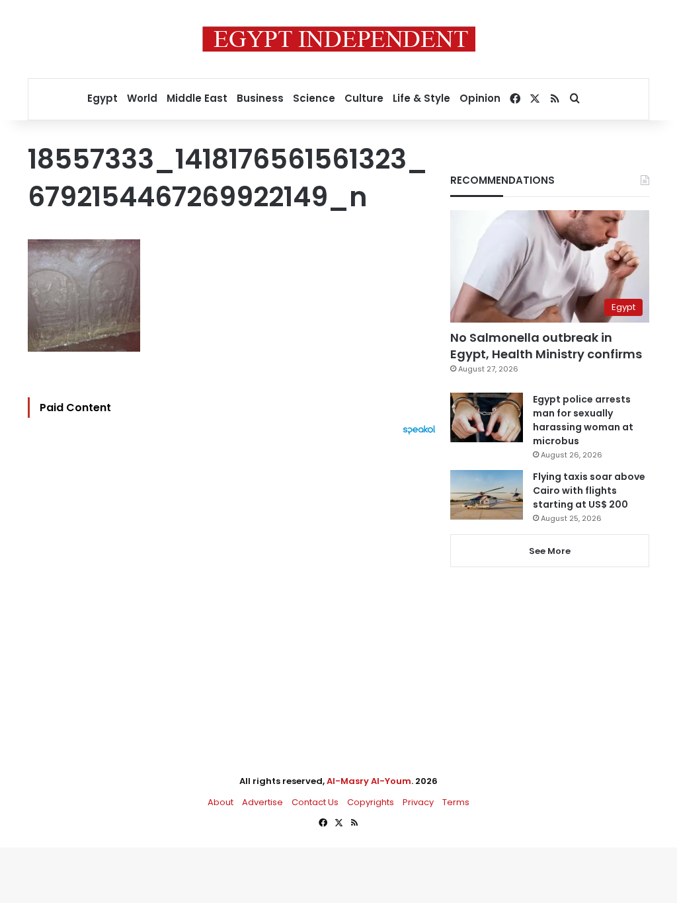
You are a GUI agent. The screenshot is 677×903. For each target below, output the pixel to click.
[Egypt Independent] (338, 39)
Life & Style (421, 98)
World (142, 98)
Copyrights (370, 802)
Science (314, 98)
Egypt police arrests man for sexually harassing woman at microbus (583, 420)
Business (260, 98)
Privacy (418, 802)
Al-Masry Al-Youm (369, 781)
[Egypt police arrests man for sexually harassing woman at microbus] (486, 417)
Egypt (102, 98)
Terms (455, 802)
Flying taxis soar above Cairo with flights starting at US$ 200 (589, 490)
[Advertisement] (235, 580)
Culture (363, 98)
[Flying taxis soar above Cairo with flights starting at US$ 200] (486, 495)
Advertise (262, 802)
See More (550, 551)
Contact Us (315, 802)
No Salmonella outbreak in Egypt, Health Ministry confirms (546, 345)
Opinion (479, 98)
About (220, 802)
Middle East (197, 98)
